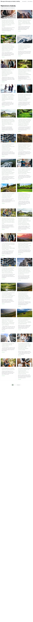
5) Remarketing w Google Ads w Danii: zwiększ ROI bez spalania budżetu (8, 345)
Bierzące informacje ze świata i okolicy (10, 1)
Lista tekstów (24, 1)
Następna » (19, 384)
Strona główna (30, 1)
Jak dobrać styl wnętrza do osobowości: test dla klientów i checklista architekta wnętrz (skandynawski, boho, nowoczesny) (24, 47)
